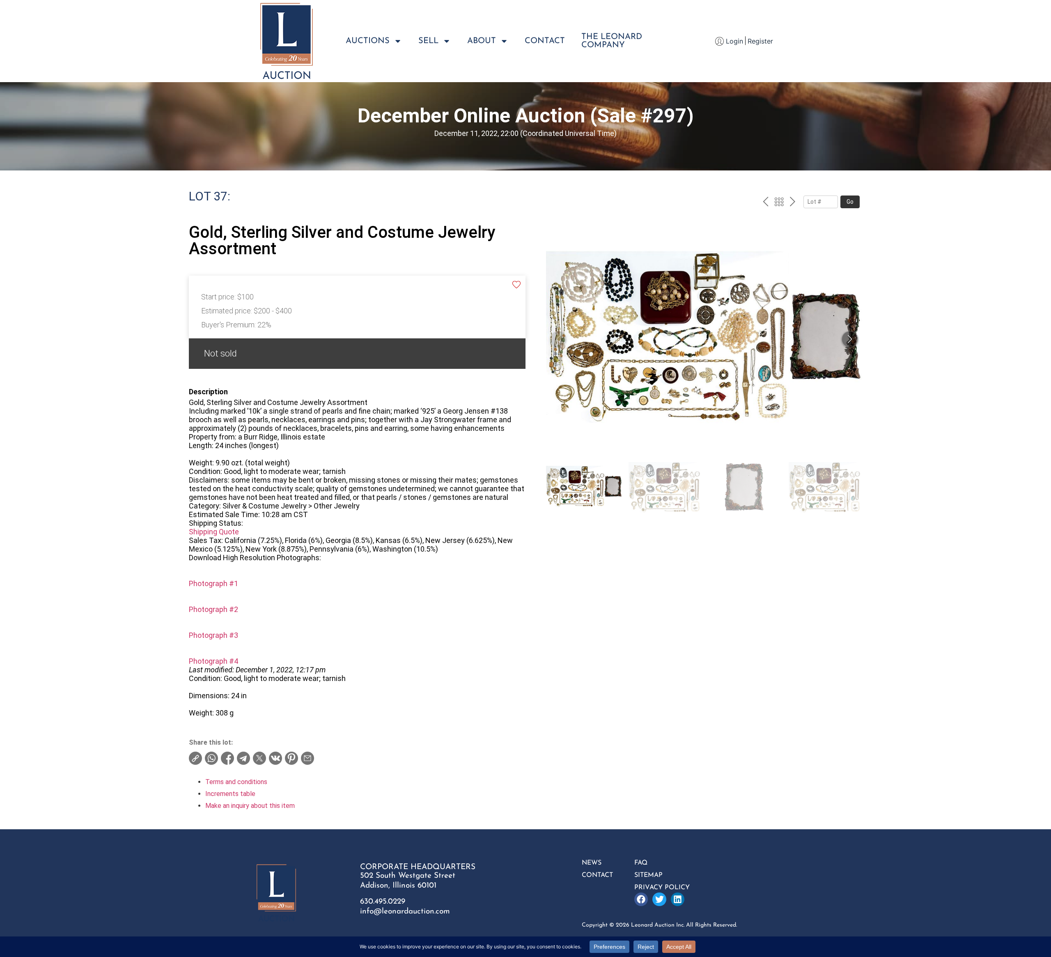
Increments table (230, 794)
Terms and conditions (236, 782)
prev (765, 203)
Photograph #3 (213, 635)
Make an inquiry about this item (250, 806)
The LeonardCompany (611, 41)
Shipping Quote (214, 531)
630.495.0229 (382, 902)
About (481, 41)
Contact (545, 41)
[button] (850, 339)
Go (850, 201)
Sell (428, 41)
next (792, 203)
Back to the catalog (779, 203)
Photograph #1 (213, 583)
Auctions (368, 41)
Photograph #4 (213, 661)
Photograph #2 (213, 609)
